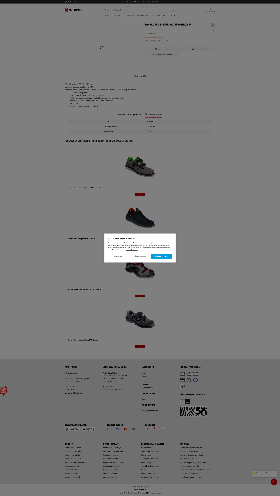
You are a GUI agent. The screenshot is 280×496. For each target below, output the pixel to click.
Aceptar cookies (161, 256)
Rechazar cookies (139, 256)
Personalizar (117, 256)
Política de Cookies (131, 250)
